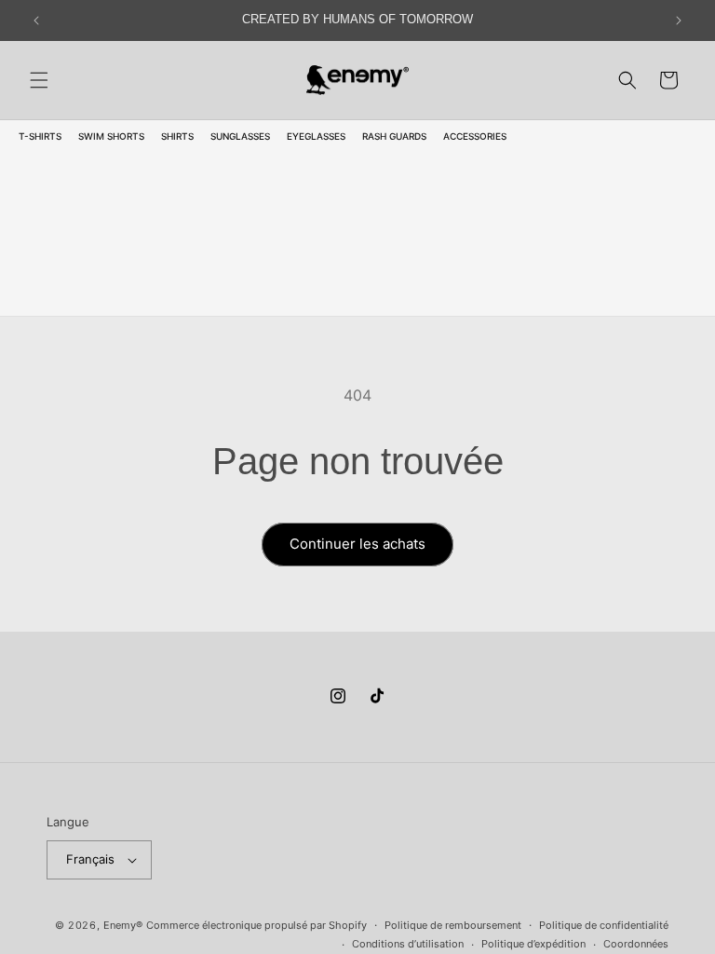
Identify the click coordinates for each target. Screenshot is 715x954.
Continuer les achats (357, 543)
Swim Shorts (111, 136)
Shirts (177, 136)
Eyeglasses (316, 136)
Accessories (474, 136)
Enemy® (122, 925)
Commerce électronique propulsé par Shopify (256, 925)
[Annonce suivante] (678, 20)
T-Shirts (40, 136)
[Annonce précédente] (36, 20)
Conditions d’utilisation (408, 943)
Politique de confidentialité (603, 925)
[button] (39, 80)
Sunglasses (240, 136)
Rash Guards (394, 136)
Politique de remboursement (452, 925)
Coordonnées (635, 943)
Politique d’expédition (533, 943)
